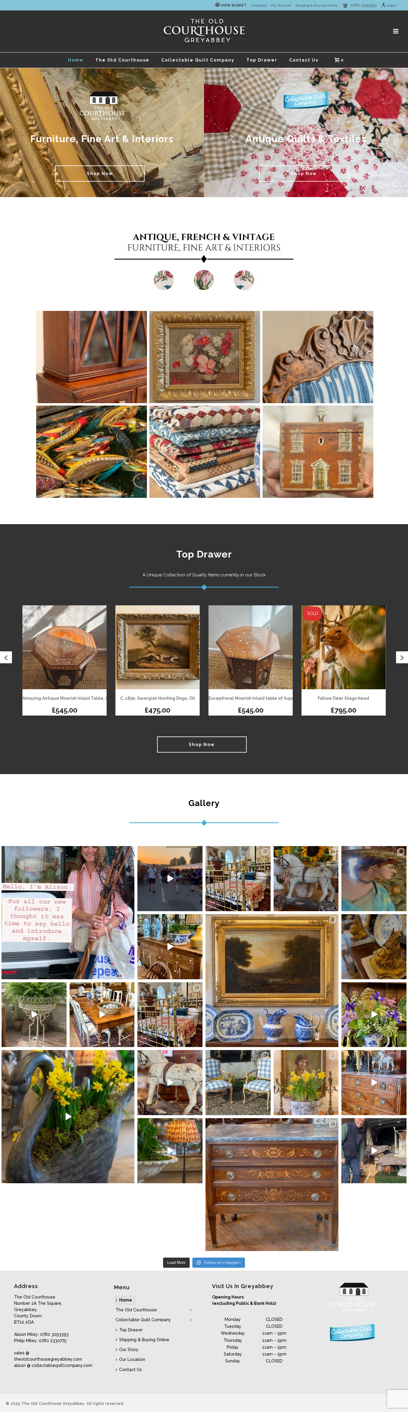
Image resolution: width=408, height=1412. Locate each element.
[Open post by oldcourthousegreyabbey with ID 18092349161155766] (170, 1150)
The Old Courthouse (122, 60)
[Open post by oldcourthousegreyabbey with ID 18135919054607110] (238, 878)
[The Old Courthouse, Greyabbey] (204, 31)
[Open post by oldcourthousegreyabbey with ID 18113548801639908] (34, 1014)
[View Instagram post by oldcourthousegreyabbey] (129, 973)
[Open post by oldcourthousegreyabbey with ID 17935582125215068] (374, 1082)
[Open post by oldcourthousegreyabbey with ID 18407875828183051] (238, 1082)
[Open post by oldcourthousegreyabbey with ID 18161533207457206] (374, 946)
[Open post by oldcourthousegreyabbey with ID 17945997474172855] (374, 1014)
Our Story (129, 1349)
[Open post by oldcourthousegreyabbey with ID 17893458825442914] (306, 1082)
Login (391, 5)
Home (75, 60)
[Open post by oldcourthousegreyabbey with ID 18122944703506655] (374, 878)
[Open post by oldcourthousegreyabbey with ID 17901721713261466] (102, 1014)
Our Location (132, 1359)
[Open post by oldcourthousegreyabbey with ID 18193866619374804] (271, 980)
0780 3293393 (363, 5)
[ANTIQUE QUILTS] (204, 452)
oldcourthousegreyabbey (66, 852)
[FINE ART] (204, 357)
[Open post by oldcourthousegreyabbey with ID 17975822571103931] (170, 1014)
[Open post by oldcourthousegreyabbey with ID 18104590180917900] (170, 1082)
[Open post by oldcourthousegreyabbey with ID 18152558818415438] (67, 1116)
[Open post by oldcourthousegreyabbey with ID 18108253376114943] (306, 878)
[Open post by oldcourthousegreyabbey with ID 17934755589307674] (170, 946)
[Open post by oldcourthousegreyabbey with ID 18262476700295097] (374, 1150)
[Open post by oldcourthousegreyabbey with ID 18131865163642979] (67, 912)
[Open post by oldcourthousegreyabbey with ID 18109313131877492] (271, 1184)
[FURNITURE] (318, 357)
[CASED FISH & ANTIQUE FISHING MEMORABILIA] (91, 452)
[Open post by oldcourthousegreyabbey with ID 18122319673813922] (170, 878)
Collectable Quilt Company (197, 60)
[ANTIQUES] (91, 357)
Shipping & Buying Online (144, 1339)
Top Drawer (261, 60)
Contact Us (303, 60)
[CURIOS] (318, 452)
